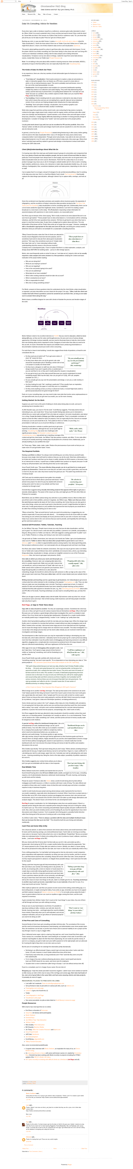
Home (23, 14)
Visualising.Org (33, 431)
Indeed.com (70, 986)
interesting (96, 41)
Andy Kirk (29, 1013)
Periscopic (44, 1010)
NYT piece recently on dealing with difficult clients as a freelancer (46, 1059)
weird (94, 45)
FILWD (56, 336)
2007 (92, 134)
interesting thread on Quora (36, 1053)
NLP (94, 63)
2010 (92, 127)
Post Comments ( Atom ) (35, 1151)
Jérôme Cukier (30, 1022)
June (94, 114)
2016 (92, 96)
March (94, 117)
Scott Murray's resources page (65, 1000)
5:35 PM (28, 1131)
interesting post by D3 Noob (71, 588)
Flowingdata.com (69, 582)
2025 (92, 82)
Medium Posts (97, 24)
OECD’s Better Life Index (42, 1057)
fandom (95, 72)
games (95, 74)
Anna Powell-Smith (32, 1032)
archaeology (96, 55)
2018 (92, 92)
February (95, 119)
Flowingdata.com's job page (35, 988)
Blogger (70, 1164)
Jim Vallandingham (32, 1037)
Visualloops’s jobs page (33, 998)
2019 (92, 89)
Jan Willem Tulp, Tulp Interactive (36, 1020)
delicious (25, 543)
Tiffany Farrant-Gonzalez (33, 1041)
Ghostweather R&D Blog (53, 6)
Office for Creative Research (41, 1029)
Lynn (27, 1105)
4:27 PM (28, 1116)
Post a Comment (28, 1145)
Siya (27, 1122)
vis (94, 76)
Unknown (29, 1137)
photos (95, 35)
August (95, 112)
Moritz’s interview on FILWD (51, 892)
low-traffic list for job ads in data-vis (67, 41)
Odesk (48, 781)
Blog (39, 14)
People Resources (55, 58)
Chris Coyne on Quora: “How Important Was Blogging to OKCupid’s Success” (51, 687)
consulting (29, 1083)
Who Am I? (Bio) (97, 26)
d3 (94, 70)
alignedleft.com (39, 1039)
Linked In (28, 990)
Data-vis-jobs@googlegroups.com (53, 983)
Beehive (37, 1027)
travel (94, 53)
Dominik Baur (30, 1017)
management (96, 39)
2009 (92, 129)
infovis (34, 1083)
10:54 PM (28, 1141)
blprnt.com (57, 1029)
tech (94, 33)
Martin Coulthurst (31, 1093)
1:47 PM (28, 1099)
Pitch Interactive (39, 1025)
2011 (92, 124)
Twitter (94, 22)
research (95, 47)
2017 (92, 94)
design (95, 37)
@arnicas (77, 45)
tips (94, 59)
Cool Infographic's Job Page (35, 995)
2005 (92, 138)
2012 (92, 122)
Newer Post (25, 1148)
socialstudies (96, 49)
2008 (92, 131)
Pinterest (34, 543)
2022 (92, 87)
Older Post (84, 1148)
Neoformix (35, 1034)
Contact (56, 14)
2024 (92, 85)
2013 (92, 103)
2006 (92, 136)
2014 (92, 101)
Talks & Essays (47, 14)
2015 (92, 99)
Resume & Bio (31, 14)
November (96, 106)
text (94, 68)
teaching (95, 66)
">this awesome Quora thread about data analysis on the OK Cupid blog (56, 662)
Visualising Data (74, 64)
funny (94, 51)
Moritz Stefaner (30, 1015)
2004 (92, 141)
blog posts (25, 555)
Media (42, 1027)
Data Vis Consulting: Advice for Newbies (101, 108)
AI (93, 61)
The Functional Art (70, 174)
